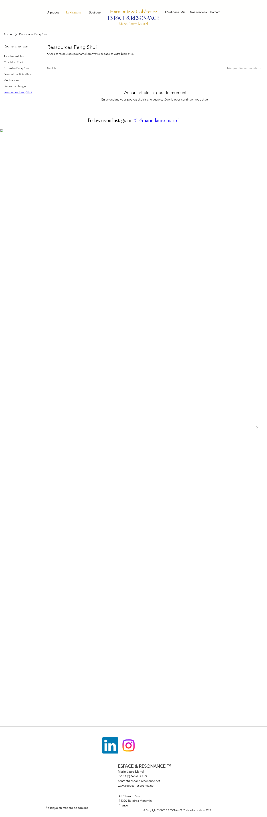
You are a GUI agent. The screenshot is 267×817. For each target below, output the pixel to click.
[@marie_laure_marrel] (135, 120)
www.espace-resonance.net (136, 785)
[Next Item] (256, 427)
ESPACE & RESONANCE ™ (144, 766)
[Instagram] (128, 745)
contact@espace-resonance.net (139, 781)
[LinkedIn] (110, 745)
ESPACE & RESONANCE (133, 18)
